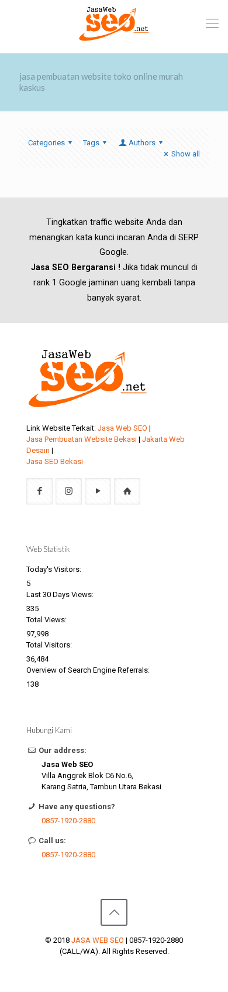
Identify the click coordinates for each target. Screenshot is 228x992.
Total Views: (47, 619)
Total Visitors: (50, 644)
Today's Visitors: (54, 569)
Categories (46, 142)
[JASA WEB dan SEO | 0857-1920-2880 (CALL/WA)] (114, 23)
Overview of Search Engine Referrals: (88, 670)
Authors (142, 142)
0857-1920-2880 (68, 820)
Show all (185, 153)
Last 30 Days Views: (60, 594)
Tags (91, 142)
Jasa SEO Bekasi (54, 461)
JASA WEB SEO (97, 940)
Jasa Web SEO (122, 428)
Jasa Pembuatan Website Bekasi (81, 439)
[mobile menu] (212, 23)
